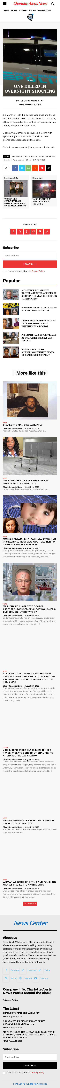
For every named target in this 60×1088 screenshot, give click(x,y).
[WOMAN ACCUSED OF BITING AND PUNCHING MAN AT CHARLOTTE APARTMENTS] (30, 857)
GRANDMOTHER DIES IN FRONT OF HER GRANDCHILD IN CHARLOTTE (25, 482)
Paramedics (18, 160)
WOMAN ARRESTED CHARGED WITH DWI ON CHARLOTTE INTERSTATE (28, 822)
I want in (28, 264)
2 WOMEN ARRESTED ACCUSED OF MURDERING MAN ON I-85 (39, 309)
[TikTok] (39, 970)
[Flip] (42, 168)
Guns (41, 156)
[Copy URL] (48, 168)
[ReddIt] (35, 168)
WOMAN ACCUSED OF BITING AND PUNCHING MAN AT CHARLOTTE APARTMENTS (29, 883)
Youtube (44, 978)
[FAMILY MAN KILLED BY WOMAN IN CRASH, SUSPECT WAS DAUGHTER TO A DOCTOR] (11, 323)
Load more (29, 903)
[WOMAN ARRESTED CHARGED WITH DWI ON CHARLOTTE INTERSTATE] (30, 796)
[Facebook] (15, 168)
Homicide (50, 156)
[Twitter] (22, 168)
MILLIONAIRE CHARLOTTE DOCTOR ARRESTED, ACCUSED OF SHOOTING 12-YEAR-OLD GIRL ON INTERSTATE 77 (39, 294)
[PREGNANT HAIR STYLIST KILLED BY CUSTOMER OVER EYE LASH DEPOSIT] (11, 337)
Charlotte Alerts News (32, 101)
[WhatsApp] (28, 168)
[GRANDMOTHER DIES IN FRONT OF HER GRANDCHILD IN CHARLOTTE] (30, 456)
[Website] (20, 978)
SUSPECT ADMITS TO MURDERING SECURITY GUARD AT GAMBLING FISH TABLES (38, 352)
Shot (28, 160)
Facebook (15, 970)
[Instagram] (23, 970)
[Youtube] (35, 978)
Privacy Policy (38, 271)
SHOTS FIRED (39, 160)
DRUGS (5, 747)
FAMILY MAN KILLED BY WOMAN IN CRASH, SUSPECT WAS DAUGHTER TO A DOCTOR (38, 323)
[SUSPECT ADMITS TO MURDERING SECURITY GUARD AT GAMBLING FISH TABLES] (11, 352)
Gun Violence (31, 156)
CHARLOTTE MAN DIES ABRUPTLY (22, 424)
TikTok (47, 970)
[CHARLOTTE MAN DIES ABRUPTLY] (30, 400)
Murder (7, 160)
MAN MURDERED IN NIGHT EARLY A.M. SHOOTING (41, 201)
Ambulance (17, 156)
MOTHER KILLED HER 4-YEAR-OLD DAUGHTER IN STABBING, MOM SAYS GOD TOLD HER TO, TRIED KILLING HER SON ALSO (29, 541)
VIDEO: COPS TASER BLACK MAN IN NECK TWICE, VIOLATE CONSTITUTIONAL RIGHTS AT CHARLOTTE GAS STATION (28, 753)
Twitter (14, 978)
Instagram (32, 970)
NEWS (30, 81)
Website (28, 978)
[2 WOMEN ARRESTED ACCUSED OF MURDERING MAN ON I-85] (11, 309)
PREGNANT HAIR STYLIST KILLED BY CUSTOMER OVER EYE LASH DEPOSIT (39, 337)
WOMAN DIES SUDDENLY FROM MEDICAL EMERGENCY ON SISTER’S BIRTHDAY (15, 202)
